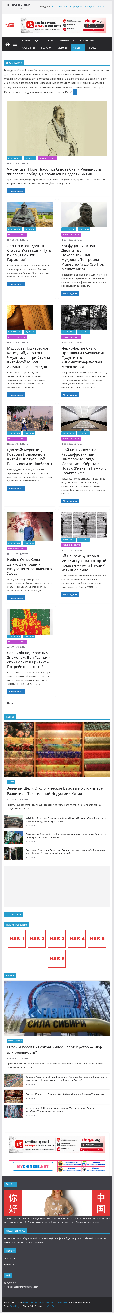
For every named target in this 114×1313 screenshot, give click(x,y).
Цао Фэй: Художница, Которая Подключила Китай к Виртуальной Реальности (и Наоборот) (29, 456)
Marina (25, 163)
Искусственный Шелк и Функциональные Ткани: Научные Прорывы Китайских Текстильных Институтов (61, 1110)
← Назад (9, 703)
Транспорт (47, 47)
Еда (37, 40)
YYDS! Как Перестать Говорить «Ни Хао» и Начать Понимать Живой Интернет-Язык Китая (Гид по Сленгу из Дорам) (66, 820)
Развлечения (28, 47)
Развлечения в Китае (47, 158)
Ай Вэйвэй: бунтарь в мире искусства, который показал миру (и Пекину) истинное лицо (83, 562)
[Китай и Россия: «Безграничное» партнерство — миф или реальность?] (57, 1008)
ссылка (7, 1242)
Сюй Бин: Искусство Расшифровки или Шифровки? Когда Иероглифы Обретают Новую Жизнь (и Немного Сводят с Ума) (84, 461)
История (63, 47)
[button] (40, 41)
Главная (25, 40)
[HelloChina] (57, 1191)
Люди (76, 47)
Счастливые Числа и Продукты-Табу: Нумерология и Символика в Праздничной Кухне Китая (77, 8)
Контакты (9, 1264)
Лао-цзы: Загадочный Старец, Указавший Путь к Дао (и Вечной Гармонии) (29, 252)
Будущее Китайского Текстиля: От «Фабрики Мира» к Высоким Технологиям (65, 1094)
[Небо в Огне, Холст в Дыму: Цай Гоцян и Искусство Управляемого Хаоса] (30, 526)
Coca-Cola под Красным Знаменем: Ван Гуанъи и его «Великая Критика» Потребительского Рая (29, 659)
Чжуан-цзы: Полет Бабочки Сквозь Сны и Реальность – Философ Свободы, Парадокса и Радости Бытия (55, 171)
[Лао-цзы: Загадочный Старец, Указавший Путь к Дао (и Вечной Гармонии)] (30, 214)
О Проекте (9, 1258)
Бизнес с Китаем (15, 1041)
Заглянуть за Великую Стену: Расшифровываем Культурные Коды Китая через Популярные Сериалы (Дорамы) (66, 836)
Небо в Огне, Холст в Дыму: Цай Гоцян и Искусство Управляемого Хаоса (29, 566)
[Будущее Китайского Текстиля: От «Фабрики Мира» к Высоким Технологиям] (13, 1096)
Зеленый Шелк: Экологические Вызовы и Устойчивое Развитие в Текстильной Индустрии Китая (55, 791)
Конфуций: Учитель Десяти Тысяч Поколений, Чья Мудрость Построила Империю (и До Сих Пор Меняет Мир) (82, 257)
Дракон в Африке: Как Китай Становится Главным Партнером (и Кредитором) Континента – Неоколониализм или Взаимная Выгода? (66, 1078)
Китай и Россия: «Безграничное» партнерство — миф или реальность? (54, 1049)
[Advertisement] (57, 886)
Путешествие (86, 40)
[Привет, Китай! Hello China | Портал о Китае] (7, 44)
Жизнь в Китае (69, 332)
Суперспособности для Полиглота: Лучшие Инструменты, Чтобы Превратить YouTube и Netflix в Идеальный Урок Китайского (65, 852)
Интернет (65, 40)
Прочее (92, 47)
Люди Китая (30, 158)
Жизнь (51, 40)
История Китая (14, 158)
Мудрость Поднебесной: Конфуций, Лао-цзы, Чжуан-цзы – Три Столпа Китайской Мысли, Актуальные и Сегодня (28, 357)
